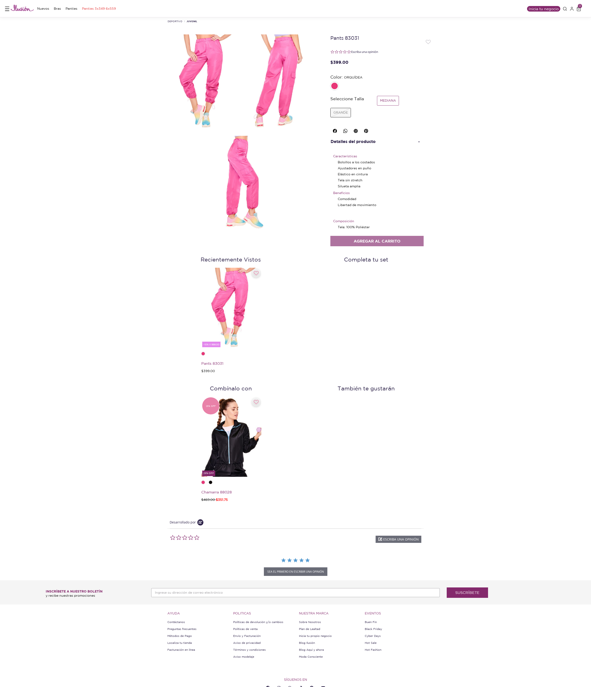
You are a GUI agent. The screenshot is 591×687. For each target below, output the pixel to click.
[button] (565, 8)
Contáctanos (176, 621)
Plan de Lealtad (309, 628)
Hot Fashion (373, 649)
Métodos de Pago (179, 635)
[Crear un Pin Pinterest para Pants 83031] (367, 130)
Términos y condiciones (249, 649)
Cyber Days (373, 635)
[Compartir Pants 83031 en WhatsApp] (346, 130)
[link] (43, 8)
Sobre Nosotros (310, 621)
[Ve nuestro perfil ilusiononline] (356, 130)
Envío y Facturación (247, 635)
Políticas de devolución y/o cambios (258, 621)
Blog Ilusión (307, 642)
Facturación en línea (181, 649)
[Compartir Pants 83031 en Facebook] (335, 130)
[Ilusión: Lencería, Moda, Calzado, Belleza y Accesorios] (22, 8)
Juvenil (192, 21)
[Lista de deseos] (428, 42)
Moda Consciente (311, 656)
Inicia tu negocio (544, 9)
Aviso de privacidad (247, 642)
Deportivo (175, 21)
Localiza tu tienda (179, 642)
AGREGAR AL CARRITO (377, 241)
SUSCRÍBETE (467, 592)
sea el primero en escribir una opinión (295, 572)
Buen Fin (371, 621)
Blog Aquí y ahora (311, 649)
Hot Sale (371, 642)
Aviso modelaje (243, 656)
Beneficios (341, 193)
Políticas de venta (245, 628)
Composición (343, 221)
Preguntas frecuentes (181, 628)
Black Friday (373, 628)
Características (345, 156)
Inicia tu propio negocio (315, 635)
